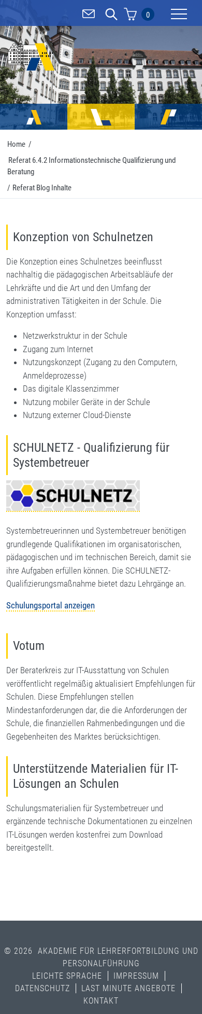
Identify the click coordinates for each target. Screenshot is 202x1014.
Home (16, 144)
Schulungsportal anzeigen (50, 605)
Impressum (136, 976)
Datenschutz (42, 988)
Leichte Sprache (67, 976)
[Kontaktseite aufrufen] (88, 15)
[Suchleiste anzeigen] (111, 16)
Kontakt (101, 1001)
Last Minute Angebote (128, 988)
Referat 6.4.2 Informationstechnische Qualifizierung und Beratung (91, 166)
